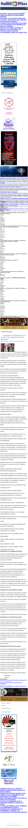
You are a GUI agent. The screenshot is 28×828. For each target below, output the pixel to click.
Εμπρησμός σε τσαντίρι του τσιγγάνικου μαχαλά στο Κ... (13, 686)
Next (5, 201)
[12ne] (9, 90)
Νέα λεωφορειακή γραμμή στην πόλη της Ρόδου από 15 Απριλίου (13, 798)
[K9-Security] (9, 164)
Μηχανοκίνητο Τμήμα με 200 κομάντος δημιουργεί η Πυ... (14, 680)
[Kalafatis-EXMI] (9, 751)
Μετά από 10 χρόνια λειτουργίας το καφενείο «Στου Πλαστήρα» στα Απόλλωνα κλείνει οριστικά (11, 29)
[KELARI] (9, 64)
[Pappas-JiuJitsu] (14, 695)
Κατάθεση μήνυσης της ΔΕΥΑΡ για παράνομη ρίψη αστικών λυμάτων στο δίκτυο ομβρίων (12, 790)
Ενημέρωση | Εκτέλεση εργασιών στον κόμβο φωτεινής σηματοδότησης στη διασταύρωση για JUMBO (12, 795)
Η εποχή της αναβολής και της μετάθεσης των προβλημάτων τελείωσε (13, 806)
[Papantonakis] (14, 176)
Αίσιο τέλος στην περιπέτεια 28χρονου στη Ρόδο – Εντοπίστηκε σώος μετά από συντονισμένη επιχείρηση (13, 20)
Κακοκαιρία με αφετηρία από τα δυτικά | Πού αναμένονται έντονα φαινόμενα (13, 337)
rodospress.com (14, 2)
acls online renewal (25, 12)
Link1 (11, 823)
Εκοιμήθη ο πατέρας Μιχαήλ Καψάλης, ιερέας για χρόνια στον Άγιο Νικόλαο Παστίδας (12, 15)
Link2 (14, 823)
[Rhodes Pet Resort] (9, 129)
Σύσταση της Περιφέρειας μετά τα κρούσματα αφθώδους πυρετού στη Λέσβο (11, 802)
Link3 (17, 823)
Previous (2, 201)
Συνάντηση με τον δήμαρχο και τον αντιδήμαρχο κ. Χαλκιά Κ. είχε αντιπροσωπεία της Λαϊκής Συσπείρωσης (13, 810)
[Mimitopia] (9, 115)
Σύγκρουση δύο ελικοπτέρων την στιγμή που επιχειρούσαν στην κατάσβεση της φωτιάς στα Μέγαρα (13, 24)
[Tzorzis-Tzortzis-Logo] (9, 766)
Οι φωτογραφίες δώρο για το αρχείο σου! (13, 32)
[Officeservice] (9, 784)
